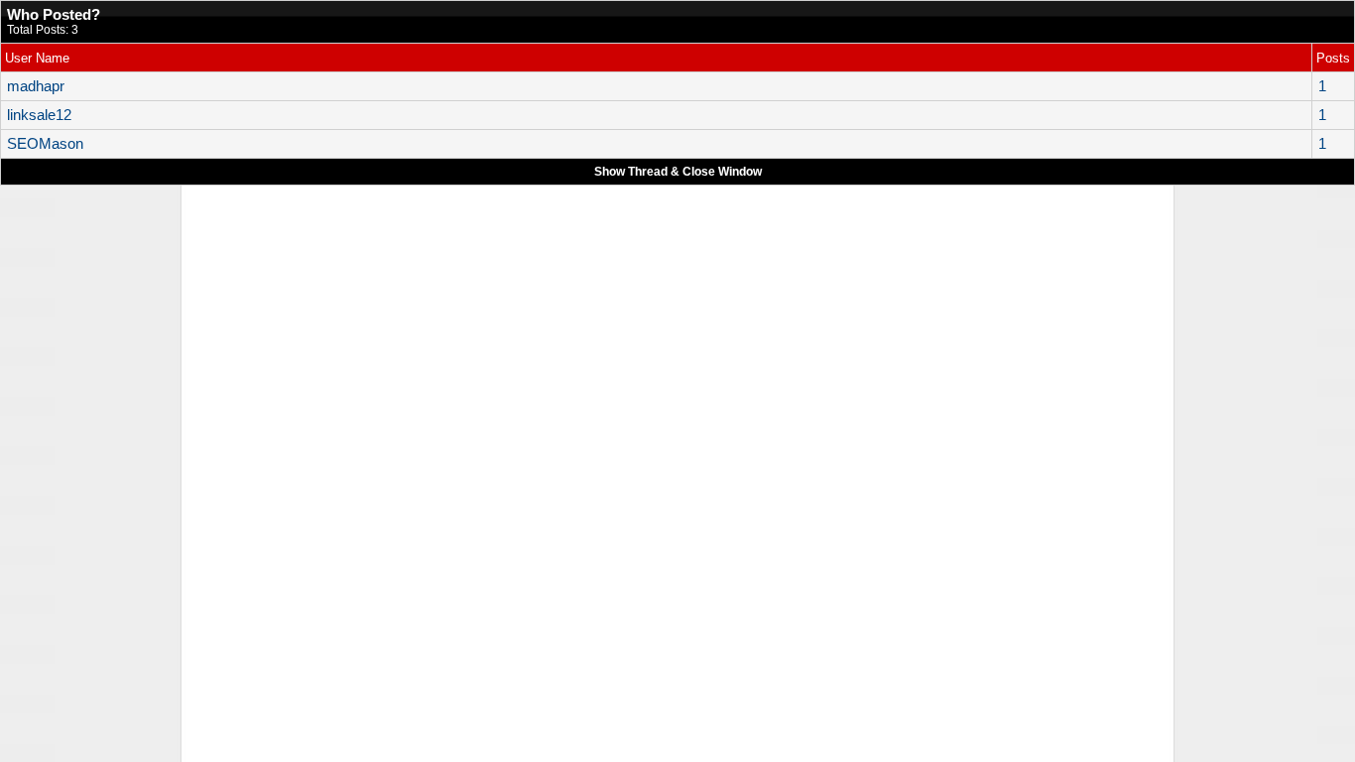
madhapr (35, 86)
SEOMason (45, 144)
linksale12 (39, 115)
